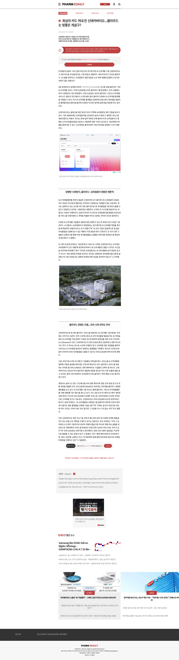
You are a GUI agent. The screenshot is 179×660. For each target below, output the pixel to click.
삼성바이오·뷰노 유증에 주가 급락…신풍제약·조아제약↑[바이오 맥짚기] (84, 555)
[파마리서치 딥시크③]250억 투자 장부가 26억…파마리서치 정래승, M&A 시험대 (88, 616)
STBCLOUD (95, 13)
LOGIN (114, 4)
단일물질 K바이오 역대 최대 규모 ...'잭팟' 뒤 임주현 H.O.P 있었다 (81, 487)
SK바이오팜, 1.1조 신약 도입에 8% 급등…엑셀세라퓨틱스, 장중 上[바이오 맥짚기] (87, 559)
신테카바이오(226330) (90, 87)
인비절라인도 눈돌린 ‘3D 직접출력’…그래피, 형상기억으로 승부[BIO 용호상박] (88, 597)
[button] (118, 581)
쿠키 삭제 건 (40, 634)
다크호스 (89, 593)
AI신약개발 (110, 13)
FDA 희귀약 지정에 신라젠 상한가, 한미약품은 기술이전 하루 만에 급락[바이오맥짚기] (88, 482)
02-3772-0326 (73, 651)
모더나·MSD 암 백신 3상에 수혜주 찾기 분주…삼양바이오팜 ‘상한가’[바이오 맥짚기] (88, 563)
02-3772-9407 (86, 651)
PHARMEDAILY (70, 4)
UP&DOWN (63, 13)
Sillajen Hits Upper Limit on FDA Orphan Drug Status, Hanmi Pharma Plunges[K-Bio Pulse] (89, 479)
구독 (105, 4)
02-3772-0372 (94, 651)
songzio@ (67, 474)
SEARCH (119, 4)
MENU (59, 4)
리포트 (151, 593)
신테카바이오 (79, 13)
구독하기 (89, 65)
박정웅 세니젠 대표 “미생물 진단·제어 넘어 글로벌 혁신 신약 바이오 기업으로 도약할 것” (89, 606)
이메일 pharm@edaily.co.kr (111, 651)
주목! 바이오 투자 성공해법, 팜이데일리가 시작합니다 (89, 520)
